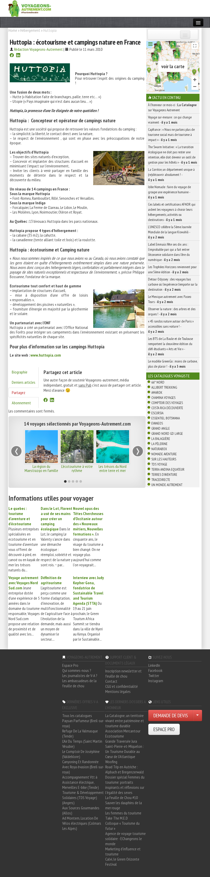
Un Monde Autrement (166, 484)
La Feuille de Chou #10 (121, 797)
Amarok (156, 392)
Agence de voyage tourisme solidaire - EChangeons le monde (125, 838)
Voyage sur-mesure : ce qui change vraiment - (170, 120)
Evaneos (157, 423)
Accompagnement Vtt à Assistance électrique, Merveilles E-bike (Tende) (80, 782)
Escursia (157, 413)
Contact (111, 681)
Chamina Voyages (163, 397)
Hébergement (30, 30)
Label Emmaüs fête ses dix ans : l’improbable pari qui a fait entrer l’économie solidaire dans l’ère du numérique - (169, 252)
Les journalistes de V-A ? (79, 675)
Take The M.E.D (116, 818)
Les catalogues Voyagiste (169, 375)
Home (12, 30)
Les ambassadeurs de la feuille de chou (79, 683)
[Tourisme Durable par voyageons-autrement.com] (29, 8)
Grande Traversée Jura (121, 741)
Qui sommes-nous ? (76, 670)
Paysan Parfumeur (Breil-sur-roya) (83, 723)
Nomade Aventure (164, 454)
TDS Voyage (159, 464)
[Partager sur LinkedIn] (18, 55)
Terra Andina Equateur (167, 469)
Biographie (19, 372)
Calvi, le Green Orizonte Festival (122, 861)
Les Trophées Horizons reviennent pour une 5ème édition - (172, 269)
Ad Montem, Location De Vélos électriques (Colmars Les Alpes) (81, 823)
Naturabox (159, 449)
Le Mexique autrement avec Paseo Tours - (169, 299)
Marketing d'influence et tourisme (123, 851)
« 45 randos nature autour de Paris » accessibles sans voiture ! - (171, 326)
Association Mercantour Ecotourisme (122, 733)
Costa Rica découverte (167, 408)
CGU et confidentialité (121, 686)
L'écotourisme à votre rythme (77, 468)
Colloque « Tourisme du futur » (122, 826)
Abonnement (21, 402)
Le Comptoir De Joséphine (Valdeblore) (81, 754)
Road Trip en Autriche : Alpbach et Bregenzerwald (124, 769)
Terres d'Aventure (164, 474)
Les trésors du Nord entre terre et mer (113, 468)
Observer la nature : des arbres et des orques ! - (171, 311)
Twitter (153, 675)
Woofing (111, 761)
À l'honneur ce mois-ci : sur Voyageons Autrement (172, 107)
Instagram (155, 680)
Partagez (18, 392)
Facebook (155, 670)
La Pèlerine (159, 443)
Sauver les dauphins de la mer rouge (123, 805)
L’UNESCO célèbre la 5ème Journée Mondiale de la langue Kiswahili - (169, 232)
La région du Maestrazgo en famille (41, 468)
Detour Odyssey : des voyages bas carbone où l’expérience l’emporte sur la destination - (172, 284)
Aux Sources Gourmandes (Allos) (80, 810)
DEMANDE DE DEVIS (170, 715)
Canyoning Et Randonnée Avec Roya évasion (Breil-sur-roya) (83, 766)
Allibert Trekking (164, 387)
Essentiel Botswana (165, 418)
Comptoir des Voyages (167, 402)
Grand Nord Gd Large (167, 433)
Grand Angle (160, 428)
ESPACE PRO (164, 729)
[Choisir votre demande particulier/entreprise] (197, 715)
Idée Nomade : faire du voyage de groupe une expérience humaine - (169, 192)
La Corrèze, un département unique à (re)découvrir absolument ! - (171, 174)
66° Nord (157, 382)
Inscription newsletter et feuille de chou (123, 673)
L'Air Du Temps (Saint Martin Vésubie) (82, 744)
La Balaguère (160, 438)
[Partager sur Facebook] (12, 55)
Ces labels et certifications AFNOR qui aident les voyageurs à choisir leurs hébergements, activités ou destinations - (171, 212)
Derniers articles (23, 382)
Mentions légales (118, 691)
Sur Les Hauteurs (163, 459)
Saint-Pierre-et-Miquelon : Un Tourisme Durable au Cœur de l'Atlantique (124, 751)
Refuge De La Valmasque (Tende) (80, 733)
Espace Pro (70, 665)
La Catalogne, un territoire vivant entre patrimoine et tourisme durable (124, 720)
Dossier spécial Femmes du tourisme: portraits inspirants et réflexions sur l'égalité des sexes (124, 784)
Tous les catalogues (77, 715)
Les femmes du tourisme (123, 812)
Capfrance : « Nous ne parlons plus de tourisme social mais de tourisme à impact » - (171, 134)
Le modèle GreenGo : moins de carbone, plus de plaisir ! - (172, 364)
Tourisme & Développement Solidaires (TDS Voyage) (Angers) (83, 797)
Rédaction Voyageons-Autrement (38, 49)
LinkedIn (154, 665)
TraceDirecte (160, 479)
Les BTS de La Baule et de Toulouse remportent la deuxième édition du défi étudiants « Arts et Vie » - (170, 346)
